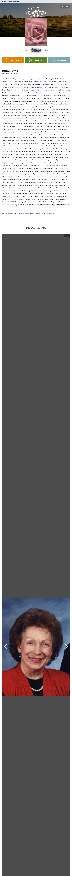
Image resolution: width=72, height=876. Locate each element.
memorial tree (23, 213)
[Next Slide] (66, 646)
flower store (49, 213)
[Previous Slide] (5, 646)
